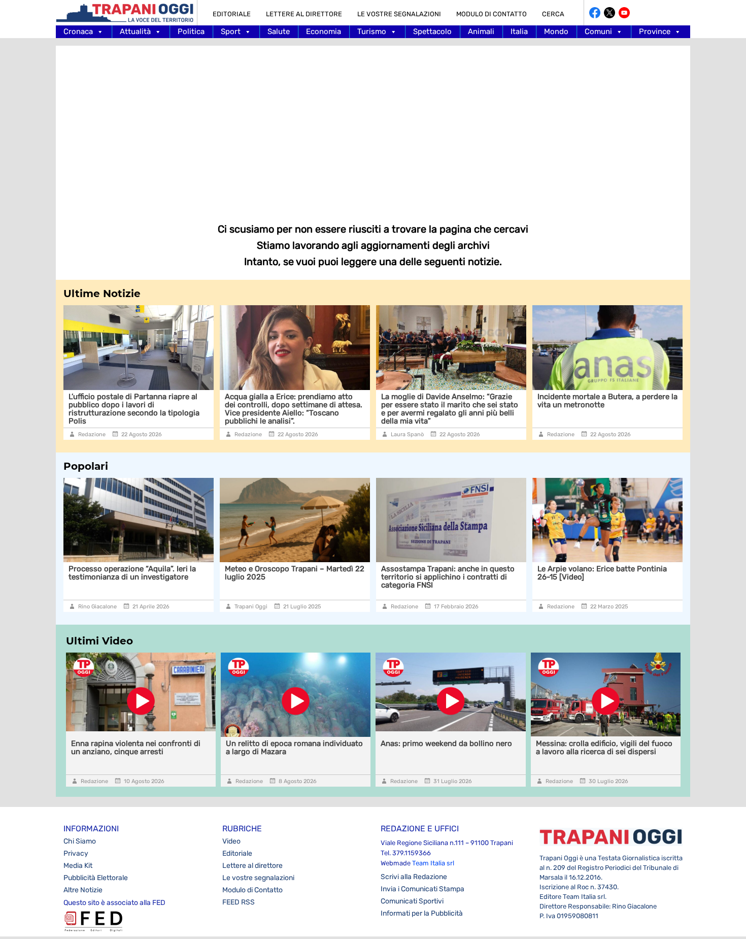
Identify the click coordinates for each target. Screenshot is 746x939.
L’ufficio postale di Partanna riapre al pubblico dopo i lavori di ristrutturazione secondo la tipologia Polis (134, 409)
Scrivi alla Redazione (414, 876)
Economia (323, 31)
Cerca (553, 14)
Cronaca (78, 31)
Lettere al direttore (304, 14)
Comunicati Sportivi (412, 901)
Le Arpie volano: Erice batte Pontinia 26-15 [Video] (602, 572)
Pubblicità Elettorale (95, 877)
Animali (481, 31)
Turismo (371, 31)
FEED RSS (238, 902)
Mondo (556, 31)
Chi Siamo (79, 841)
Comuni (598, 31)
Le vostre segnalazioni (399, 14)
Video (231, 841)
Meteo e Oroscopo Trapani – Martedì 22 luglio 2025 (294, 572)
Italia (519, 31)
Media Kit (77, 865)
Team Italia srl (433, 863)
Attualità (135, 31)
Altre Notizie (83, 890)
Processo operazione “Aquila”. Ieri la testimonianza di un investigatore (132, 572)
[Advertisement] (373, 127)
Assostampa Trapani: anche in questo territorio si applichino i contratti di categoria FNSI (448, 577)
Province (654, 31)
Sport (231, 31)
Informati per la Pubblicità (422, 913)
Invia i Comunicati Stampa (422, 889)
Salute (278, 31)
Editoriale (232, 14)
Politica (191, 31)
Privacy (75, 853)
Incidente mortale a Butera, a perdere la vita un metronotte (607, 400)
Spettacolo (432, 31)
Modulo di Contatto (491, 14)
